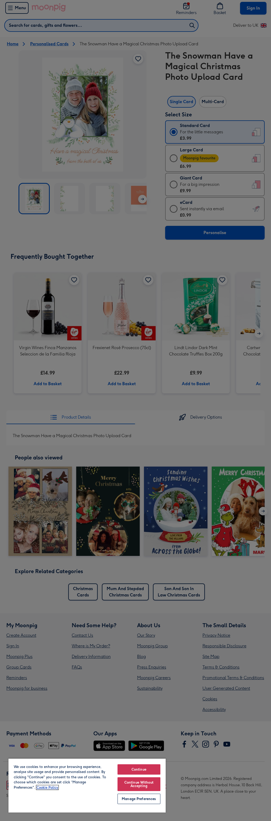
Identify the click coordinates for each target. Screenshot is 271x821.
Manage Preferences (139, 799)
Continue (139, 769)
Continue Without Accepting (138, 784)
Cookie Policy (47, 787)
